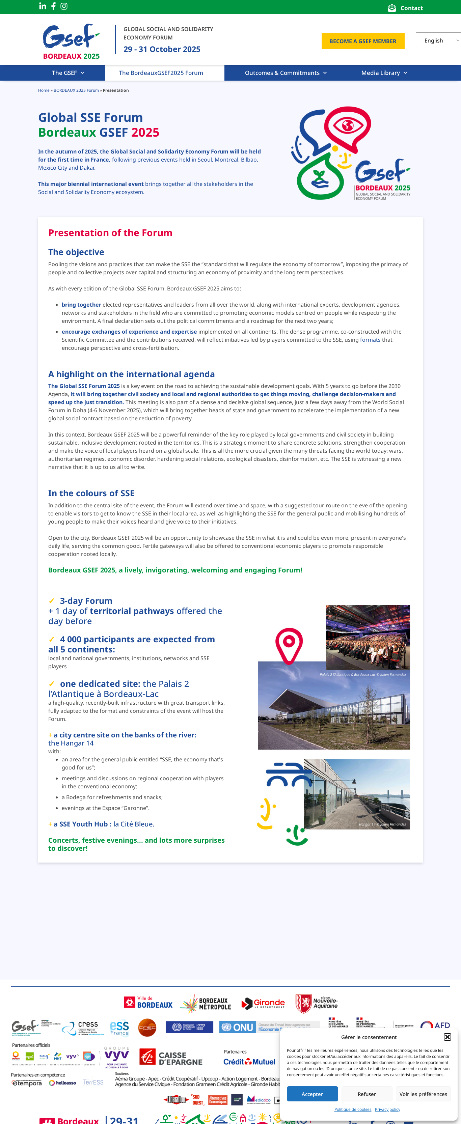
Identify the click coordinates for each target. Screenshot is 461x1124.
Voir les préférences (423, 1094)
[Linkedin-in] (43, 6)
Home (44, 90)
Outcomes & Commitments (282, 73)
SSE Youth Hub (83, 823)
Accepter (312, 1094)
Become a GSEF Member (363, 41)
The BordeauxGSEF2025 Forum (161, 73)
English (434, 40)
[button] (447, 1037)
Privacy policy (387, 1109)
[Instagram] (64, 6)
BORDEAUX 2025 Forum (76, 90)
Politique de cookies (353, 1109)
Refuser (367, 1094)
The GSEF (64, 73)
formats (370, 339)
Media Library (380, 73)
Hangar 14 (77, 743)
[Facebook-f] (53, 6)
